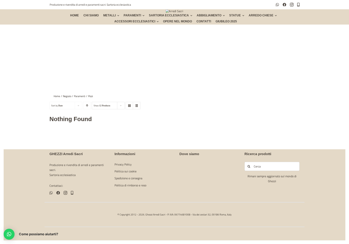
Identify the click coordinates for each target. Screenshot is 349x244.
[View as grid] (129, 105)
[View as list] (136, 105)
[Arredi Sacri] (174, 11)
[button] (9, 234)
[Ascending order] (87, 105)
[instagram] (292, 5)
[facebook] (284, 5)
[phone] (298, 5)
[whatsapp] (277, 5)
